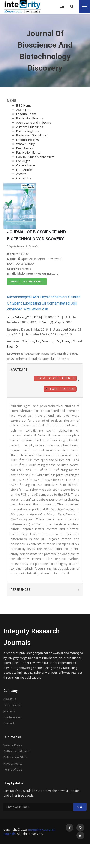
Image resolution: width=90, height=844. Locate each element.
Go (80, 807)
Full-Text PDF (62, 389)
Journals (9, 711)
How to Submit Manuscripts (35, 157)
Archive (21, 174)
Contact (8, 723)
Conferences (12, 717)
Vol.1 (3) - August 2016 (57, 322)
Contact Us (23, 178)
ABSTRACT (19, 370)
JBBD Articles (24, 170)
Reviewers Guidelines (31, 135)
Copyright (23, 161)
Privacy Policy (12, 763)
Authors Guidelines (29, 127)
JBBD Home (24, 105)
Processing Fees (27, 131)
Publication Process (30, 118)
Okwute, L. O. (51, 341)
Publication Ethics (28, 152)
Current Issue (25, 165)
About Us (9, 699)
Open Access (12, 705)
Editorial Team (26, 114)
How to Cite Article (55, 378)
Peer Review (25, 148)
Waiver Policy (25, 144)
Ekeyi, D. (12, 346)
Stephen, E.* (31, 341)
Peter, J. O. (69, 341)
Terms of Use (12, 769)
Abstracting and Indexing (33, 122)
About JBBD (24, 110)
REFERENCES (20, 590)
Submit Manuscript (26, 281)
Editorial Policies (27, 140)
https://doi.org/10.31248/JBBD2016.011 (33, 317)
